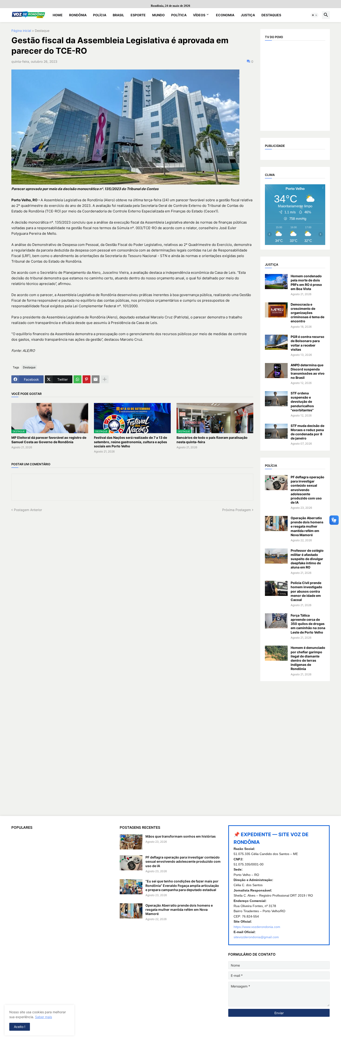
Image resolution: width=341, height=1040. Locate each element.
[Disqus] (132, 570)
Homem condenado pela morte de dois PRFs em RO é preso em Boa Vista (306, 282)
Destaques (271, 15)
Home (58, 15)
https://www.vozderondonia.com (257, 927)
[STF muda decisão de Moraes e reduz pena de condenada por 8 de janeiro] (276, 431)
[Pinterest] (86, 379)
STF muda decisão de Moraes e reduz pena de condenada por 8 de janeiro (307, 432)
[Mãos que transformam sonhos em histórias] (131, 841)
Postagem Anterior (28, 510)
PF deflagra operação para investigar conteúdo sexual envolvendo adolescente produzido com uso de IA (307, 489)
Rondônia (78, 15)
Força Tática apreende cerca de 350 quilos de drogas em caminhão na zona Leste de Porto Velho (308, 623)
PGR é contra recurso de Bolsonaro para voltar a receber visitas (307, 343)
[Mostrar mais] (105, 379)
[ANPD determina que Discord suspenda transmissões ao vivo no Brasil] (276, 370)
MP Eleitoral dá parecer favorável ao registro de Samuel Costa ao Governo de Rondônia (48, 440)
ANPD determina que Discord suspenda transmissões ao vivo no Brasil (308, 371)
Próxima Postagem (236, 510)
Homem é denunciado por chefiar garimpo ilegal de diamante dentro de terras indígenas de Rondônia (308, 658)
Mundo (158, 15)
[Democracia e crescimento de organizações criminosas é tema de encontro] (276, 309)
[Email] (96, 379)
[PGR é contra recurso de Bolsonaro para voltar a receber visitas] (276, 342)
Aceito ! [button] (19, 1027)
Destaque (42, 31)
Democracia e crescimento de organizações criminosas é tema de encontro (307, 312)
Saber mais (43, 1017)
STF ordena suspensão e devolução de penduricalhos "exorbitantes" (302, 401)
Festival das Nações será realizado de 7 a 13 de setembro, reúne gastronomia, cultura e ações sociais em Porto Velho (130, 442)
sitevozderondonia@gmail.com (256, 937)
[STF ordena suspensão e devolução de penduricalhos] (276, 398)
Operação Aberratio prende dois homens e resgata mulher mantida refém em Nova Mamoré (307, 526)
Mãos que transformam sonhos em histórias (180, 836)
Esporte (138, 15)
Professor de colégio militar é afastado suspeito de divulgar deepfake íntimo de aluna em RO (307, 558)
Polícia (99, 15)
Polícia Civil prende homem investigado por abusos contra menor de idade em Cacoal (306, 591)
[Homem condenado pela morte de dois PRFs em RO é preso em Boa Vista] (276, 281)
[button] (314, 15)
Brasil (118, 15)
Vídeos (199, 15)
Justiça (248, 15)
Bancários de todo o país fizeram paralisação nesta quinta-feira (212, 440)
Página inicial (21, 31)
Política (179, 15)
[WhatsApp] (77, 379)
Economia (225, 15)
